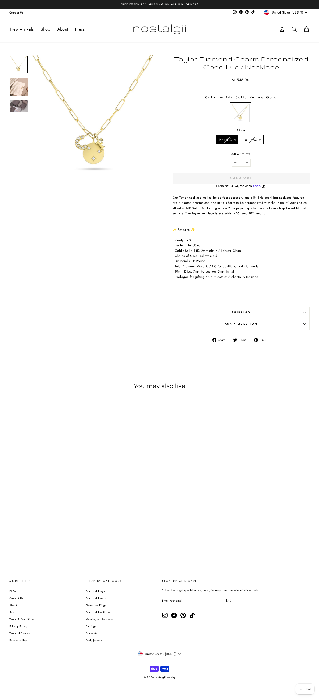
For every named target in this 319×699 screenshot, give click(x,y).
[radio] (240, 112)
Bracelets (91, 633)
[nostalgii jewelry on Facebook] (174, 615)
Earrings (91, 626)
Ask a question (241, 324)
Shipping (241, 312)
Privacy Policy (18, 626)
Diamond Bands (96, 598)
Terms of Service (19, 633)
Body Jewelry (94, 640)
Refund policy (18, 640)
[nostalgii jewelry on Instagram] (165, 615)
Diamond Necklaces (98, 612)
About (62, 29)
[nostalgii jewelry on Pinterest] (183, 615)
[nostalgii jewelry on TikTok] (192, 615)
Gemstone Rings (96, 605)
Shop (45, 29)
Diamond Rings (95, 591)
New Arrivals (22, 29)
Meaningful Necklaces (99, 619)
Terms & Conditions (21, 619)
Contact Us (16, 12)
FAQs (12, 591)
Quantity (241, 154)
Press (80, 29)
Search (13, 612)
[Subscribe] (229, 600)
